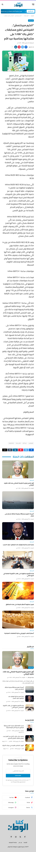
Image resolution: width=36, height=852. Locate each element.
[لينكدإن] (15, 47)
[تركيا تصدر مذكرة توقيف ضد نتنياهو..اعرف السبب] (18, 531)
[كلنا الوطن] (17, 4)
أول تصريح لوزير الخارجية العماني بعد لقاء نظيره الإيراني (19, 484)
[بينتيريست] (19, 47)
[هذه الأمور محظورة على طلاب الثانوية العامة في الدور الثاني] (18, 560)
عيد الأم (24, 443)
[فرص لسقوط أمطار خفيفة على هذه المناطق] (18, 591)
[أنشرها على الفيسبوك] (25, 47)
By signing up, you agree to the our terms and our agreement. (17, 781)
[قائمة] (33, 4)
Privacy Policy (16, 782)
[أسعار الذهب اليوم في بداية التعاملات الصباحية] (18, 619)
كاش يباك (18, 443)
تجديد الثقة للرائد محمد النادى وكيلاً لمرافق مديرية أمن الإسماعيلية (14, 726)
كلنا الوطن (11, 443)
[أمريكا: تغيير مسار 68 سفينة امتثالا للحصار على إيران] (18, 500)
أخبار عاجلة (31, 20)
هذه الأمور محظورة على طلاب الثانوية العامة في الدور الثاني (18, 574)
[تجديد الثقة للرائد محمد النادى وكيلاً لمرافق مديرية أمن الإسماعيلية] (29, 728)
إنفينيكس (31, 443)
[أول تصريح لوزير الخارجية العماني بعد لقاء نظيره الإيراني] (18, 469)
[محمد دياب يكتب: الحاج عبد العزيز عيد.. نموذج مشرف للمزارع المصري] (29, 738)
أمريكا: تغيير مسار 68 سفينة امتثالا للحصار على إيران (19, 515)
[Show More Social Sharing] (12, 47)
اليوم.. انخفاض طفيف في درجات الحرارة (13, 745)
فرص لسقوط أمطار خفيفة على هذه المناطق (17, 11)
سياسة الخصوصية (13, 842)
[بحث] (3, 4)
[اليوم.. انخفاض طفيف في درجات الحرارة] (29, 747)
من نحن (20, 842)
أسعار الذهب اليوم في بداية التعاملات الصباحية (19, 633)
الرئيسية (25, 842)
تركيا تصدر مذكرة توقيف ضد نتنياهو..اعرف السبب (18, 544)
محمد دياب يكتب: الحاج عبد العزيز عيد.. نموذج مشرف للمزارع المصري (13, 737)
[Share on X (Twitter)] (22, 47)
